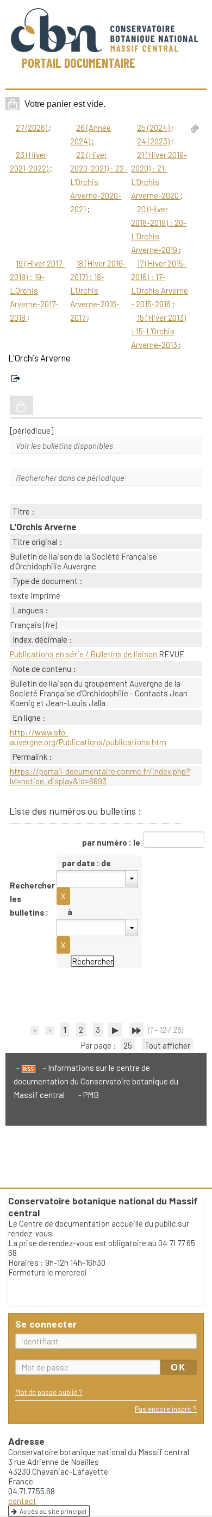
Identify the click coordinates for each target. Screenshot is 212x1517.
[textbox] (91, 879)
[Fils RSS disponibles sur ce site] (26, 1067)
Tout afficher (167, 1045)
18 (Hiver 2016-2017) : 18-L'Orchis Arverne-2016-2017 (98, 290)
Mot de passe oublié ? (49, 1392)
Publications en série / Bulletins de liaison (83, 654)
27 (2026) (32, 127)
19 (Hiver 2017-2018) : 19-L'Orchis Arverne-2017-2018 (37, 290)
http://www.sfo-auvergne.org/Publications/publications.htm (88, 737)
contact (22, 1501)
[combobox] (97, 878)
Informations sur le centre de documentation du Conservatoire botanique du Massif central (96, 1081)
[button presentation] (132, 879)
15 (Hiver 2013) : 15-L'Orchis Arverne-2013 (158, 331)
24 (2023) (154, 141)
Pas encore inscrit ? (166, 1408)
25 (127, 1045)
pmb (91, 1095)
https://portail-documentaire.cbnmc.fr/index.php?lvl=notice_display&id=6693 (100, 776)
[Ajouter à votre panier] (21, 405)
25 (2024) (154, 127)
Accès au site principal (53, 1511)
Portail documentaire (78, 62)
